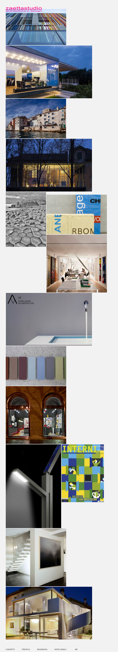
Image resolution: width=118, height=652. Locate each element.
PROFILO (26, 649)
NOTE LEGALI (60, 649)
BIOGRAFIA (42, 649)
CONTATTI (10, 649)
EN (76, 649)
